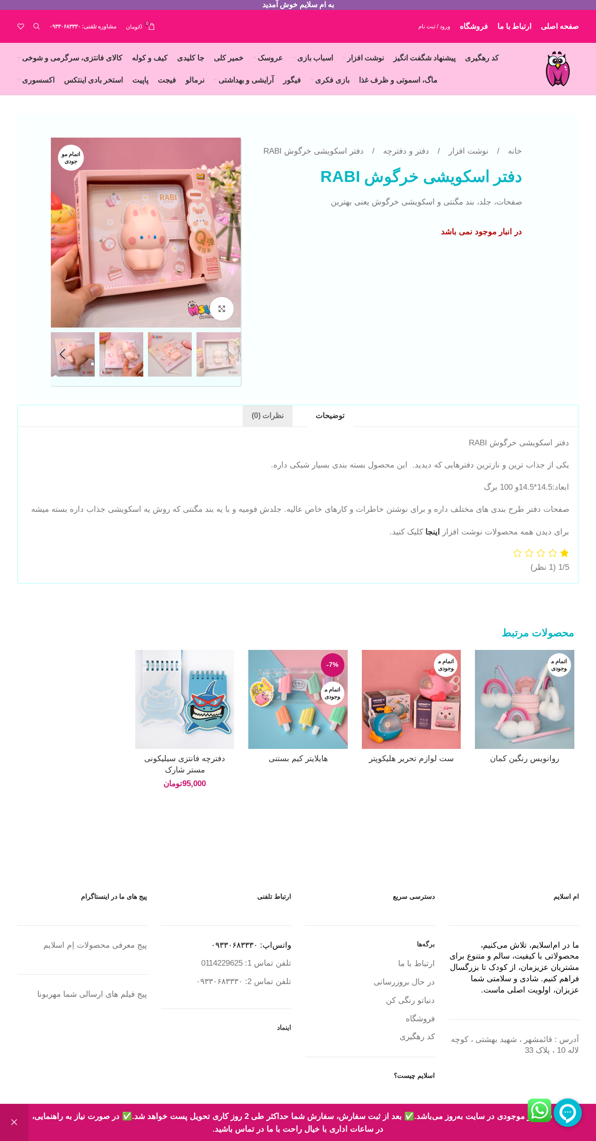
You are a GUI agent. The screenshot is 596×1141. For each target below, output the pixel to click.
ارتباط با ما (416, 963)
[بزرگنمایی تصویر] (221, 308)
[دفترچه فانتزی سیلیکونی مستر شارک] (184, 699)
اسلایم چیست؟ (414, 1075)
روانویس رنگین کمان (524, 758)
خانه (514, 151)
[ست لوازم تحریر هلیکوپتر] (411, 699)
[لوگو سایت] (558, 68)
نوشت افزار (467, 151)
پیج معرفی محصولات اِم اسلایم (95, 945)
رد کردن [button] (14, 1122)
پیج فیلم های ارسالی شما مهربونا (92, 994)
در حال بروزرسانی (404, 981)
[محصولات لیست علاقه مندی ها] (21, 26)
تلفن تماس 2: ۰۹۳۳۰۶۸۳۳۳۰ (243, 981)
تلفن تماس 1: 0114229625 (246, 963)
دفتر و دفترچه (405, 151)
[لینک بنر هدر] (298, 5)
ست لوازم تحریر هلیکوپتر (411, 758)
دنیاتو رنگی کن (410, 1000)
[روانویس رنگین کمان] (524, 699)
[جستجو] (37, 26)
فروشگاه (420, 1018)
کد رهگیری (417, 1036)
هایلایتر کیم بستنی (298, 758)
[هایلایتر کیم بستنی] (297, 699)
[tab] (330, 416)
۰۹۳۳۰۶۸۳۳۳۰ (65, 26)
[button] (229, 354)
